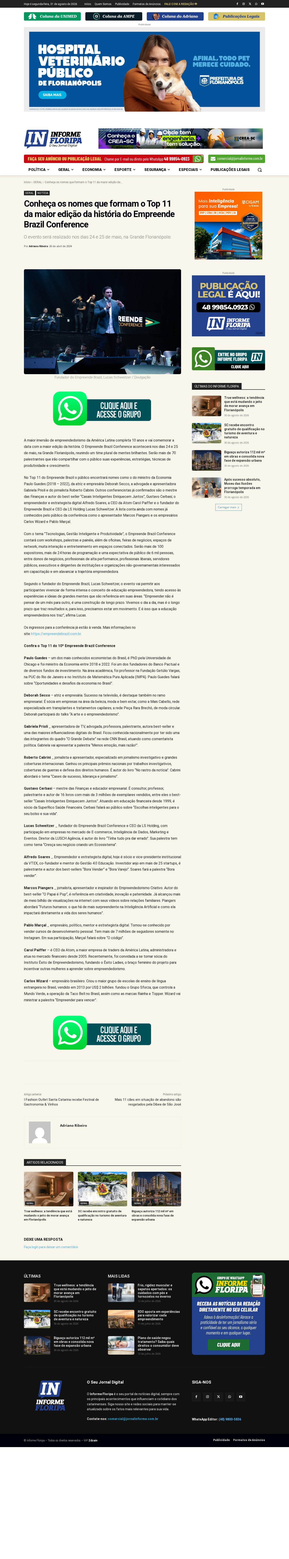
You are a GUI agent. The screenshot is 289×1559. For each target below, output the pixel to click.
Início (27, 182)
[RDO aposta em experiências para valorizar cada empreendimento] (121, 1319)
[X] (250, 4)
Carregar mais (227, 507)
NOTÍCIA (42, 193)
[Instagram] (243, 4)
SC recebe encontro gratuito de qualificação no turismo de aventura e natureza (102, 1215)
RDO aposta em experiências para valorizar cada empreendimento (159, 1315)
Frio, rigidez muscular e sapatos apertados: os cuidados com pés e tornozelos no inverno (155, 1290)
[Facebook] (237, 4)
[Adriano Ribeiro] (42, 1132)
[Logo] (60, 139)
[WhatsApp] (256, 4)
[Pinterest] (98, 257)
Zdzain (93, 1440)
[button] (259, 169)
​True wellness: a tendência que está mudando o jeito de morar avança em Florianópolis (48, 1215)
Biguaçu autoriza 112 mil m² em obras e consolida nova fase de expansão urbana (153, 1215)
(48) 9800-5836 (230, 1419)
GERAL (37, 182)
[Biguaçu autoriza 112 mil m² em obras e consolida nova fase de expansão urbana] (156, 1189)
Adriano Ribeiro (38, 246)
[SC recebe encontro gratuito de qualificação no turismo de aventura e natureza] (102, 1189)
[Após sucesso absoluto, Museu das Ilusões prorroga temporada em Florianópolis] (206, 487)
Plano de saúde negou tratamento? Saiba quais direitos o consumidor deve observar (158, 1343)
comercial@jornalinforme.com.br (133, 1419)
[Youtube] (262, 4)
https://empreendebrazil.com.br (56, 634)
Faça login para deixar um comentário (51, 1247)
